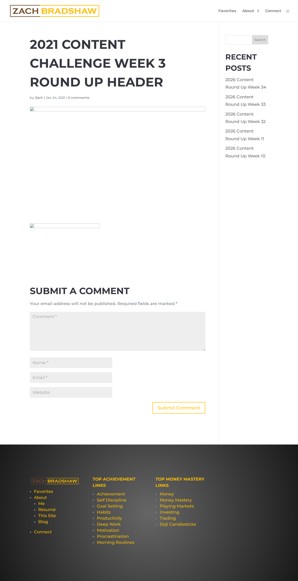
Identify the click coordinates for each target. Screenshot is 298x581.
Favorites (227, 11)
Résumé (47, 509)
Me (41, 503)
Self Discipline (111, 500)
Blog (43, 521)
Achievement (111, 494)
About (248, 11)
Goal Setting (110, 506)
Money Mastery (176, 500)
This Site (47, 515)
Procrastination (113, 536)
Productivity (109, 518)
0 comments (78, 98)
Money (167, 494)
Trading (168, 518)
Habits (104, 512)
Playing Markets (177, 506)
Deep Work (109, 524)
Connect (273, 11)
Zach (39, 98)
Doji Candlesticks (178, 524)
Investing (169, 512)
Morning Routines (115, 542)
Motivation (108, 530)
